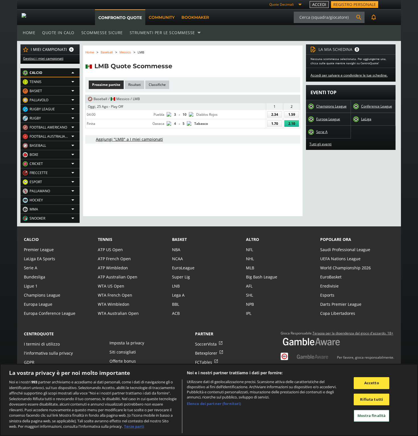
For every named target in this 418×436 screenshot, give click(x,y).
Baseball (107, 52)
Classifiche (157, 84)
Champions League (331, 106)
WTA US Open (111, 286)
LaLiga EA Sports (39, 258)
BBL (175, 304)
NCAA (177, 258)
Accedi (319, 4)
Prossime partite (106, 84)
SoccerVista (206, 344)
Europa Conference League (49, 313)
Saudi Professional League (345, 249)
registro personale (354, 4)
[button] (50, 72)
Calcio (31, 239)
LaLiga (366, 119)
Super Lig (181, 277)
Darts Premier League (340, 304)
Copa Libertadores (337, 313)
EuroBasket (331, 277)
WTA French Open (115, 295)
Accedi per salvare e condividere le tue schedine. (349, 75)
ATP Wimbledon (113, 267)
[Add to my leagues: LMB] (177, 66)
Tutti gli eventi (320, 144)
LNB (176, 286)
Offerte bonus (122, 361)
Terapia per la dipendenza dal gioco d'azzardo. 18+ (353, 333)
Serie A (322, 132)
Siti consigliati (122, 352)
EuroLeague (183, 267)
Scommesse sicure (102, 32)
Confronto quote (120, 17)
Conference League (376, 106)
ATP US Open (110, 249)
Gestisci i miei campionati (43, 58)
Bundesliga (34, 277)
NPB (250, 304)
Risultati (134, 84)
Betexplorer (206, 353)
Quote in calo (58, 32)
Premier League (39, 249)
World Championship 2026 (345, 267)
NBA (176, 249)
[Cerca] (359, 17)
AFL (249, 286)
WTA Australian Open (118, 313)
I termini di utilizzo (42, 344)
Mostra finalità (371, 415)
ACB (176, 313)
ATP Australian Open (117, 277)
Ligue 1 (31, 286)
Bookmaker (195, 17)
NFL (249, 249)
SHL (249, 295)
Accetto (371, 382)
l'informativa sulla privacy (48, 353)
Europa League (328, 119)
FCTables (203, 362)
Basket (179, 239)
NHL (250, 258)
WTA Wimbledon (113, 304)
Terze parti (134, 426)
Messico (125, 52)
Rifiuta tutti (371, 399)
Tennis (105, 239)
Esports (327, 295)
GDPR (29, 362)
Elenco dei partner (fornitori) (214, 403)
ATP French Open (114, 258)
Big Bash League (261, 277)
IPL (248, 313)
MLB (250, 267)
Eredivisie (329, 286)
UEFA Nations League (340, 258)
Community (162, 17)
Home (29, 32)
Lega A (178, 295)
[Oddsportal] (50, 17)
